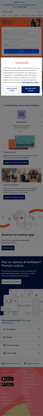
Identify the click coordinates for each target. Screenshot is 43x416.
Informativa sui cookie (30, 82)
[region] (21, 76)
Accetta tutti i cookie (30, 89)
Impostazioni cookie (11, 89)
